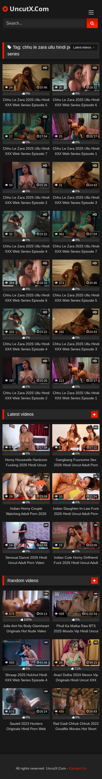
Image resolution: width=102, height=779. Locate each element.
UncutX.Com (28, 8)
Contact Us (77, 768)
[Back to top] (86, 764)
